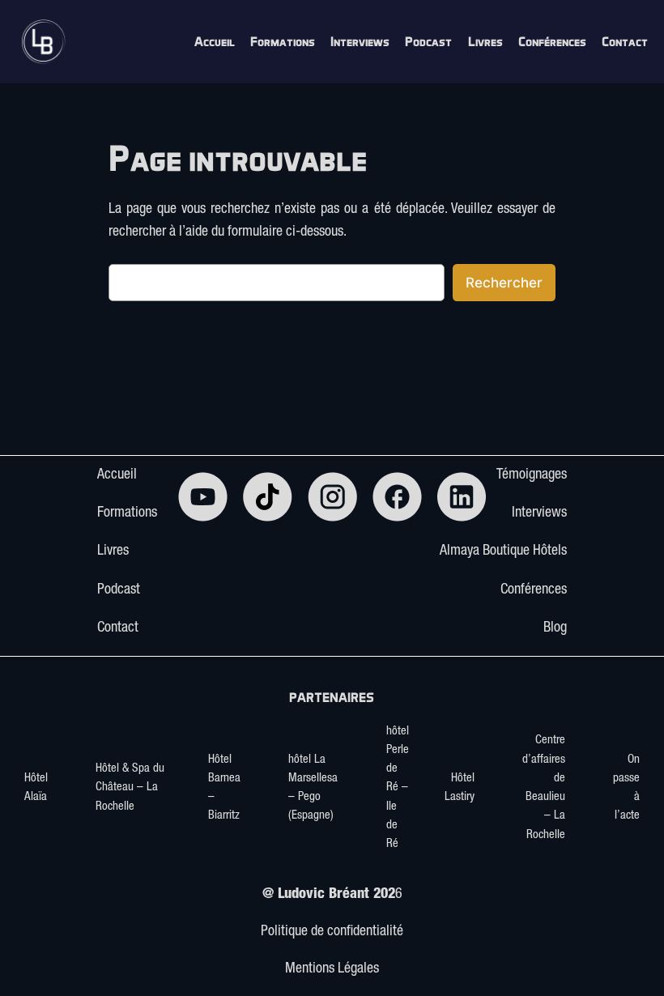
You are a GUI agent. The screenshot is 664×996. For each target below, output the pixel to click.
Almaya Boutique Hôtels (503, 551)
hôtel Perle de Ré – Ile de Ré (397, 788)
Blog (555, 628)
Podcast (118, 590)
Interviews (539, 513)
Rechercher (504, 283)
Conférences (533, 590)
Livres (113, 551)
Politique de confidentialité (332, 932)
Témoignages (531, 475)
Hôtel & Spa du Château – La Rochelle (130, 788)
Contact (117, 628)
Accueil (117, 475)
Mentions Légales (332, 969)
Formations (127, 513)
